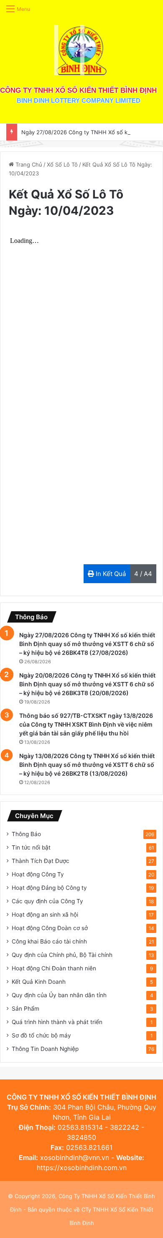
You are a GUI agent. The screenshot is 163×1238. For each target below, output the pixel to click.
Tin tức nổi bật (31, 847)
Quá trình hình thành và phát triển (57, 1022)
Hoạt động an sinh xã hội (45, 914)
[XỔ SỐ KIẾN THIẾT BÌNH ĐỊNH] (81, 50)
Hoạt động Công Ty (38, 874)
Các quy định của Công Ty (47, 901)
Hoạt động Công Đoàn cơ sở (50, 928)
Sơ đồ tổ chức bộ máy (41, 1035)
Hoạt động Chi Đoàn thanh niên (54, 968)
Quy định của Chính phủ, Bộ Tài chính (62, 954)
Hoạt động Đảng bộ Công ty (49, 887)
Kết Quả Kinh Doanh (39, 981)
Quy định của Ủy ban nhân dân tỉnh (59, 995)
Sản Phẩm (25, 1008)
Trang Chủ (28, 164)
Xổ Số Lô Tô (62, 164)
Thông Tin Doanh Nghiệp (45, 1048)
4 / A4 (143, 574)
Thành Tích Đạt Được (40, 860)
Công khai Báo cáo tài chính (49, 941)
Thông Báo (26, 834)
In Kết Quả (110, 574)
